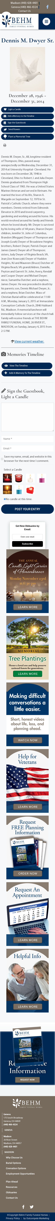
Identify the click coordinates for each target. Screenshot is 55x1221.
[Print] (5, 145)
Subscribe (27, 544)
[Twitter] (32, 1207)
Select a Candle (13, 469)
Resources (11, 1187)
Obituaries (11, 1192)
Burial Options (13, 1163)
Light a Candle (14, 110)
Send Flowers (14, 129)
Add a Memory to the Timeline (21, 116)
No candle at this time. (19, 499)
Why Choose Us (14, 1157)
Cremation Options (16, 1168)
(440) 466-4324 (10, 1125)
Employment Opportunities (20, 1173)
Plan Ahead (12, 1181)
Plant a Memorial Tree (19, 136)
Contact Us (12, 1197)
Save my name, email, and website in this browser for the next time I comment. (28, 458)
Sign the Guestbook (16, 123)
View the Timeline (18, 366)
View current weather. (29, 341)
